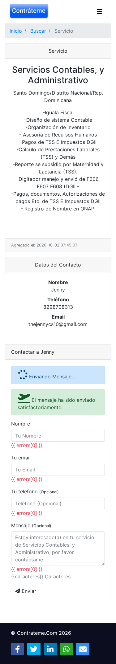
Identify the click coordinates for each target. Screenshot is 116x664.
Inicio (16, 31)
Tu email (21, 457)
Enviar (28, 591)
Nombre (20, 424)
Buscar (38, 31)
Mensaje (31, 525)
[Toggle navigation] (99, 11)
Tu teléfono (35, 491)
